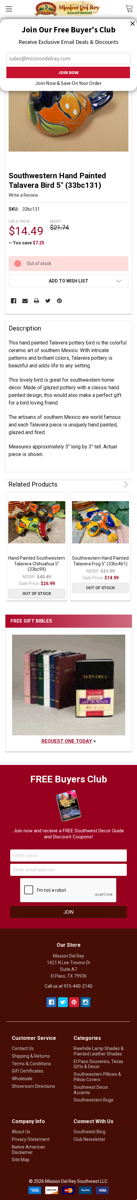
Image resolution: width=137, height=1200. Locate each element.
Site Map (21, 1159)
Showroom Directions (33, 1086)
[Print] (36, 301)
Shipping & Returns (31, 1056)
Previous (117, 484)
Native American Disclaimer (28, 1149)
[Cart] (131, 8)
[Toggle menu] (9, 8)
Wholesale (22, 1078)
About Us (21, 1131)
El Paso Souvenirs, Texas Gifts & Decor (98, 1064)
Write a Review (23, 195)
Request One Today (66, 741)
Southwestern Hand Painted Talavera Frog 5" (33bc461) (100, 561)
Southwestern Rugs (93, 1099)
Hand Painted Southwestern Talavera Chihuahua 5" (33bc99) (36, 564)
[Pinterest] (59, 301)
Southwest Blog (89, 1131)
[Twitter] (48, 301)
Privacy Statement (30, 1139)
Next (125, 484)
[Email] (25, 301)
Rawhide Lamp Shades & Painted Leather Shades (99, 1051)
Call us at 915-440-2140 (68, 986)
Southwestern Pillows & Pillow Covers (97, 1077)
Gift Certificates (27, 1071)
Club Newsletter (89, 1139)
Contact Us (23, 1048)
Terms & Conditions (31, 1063)
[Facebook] (13, 301)
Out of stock (36, 593)
